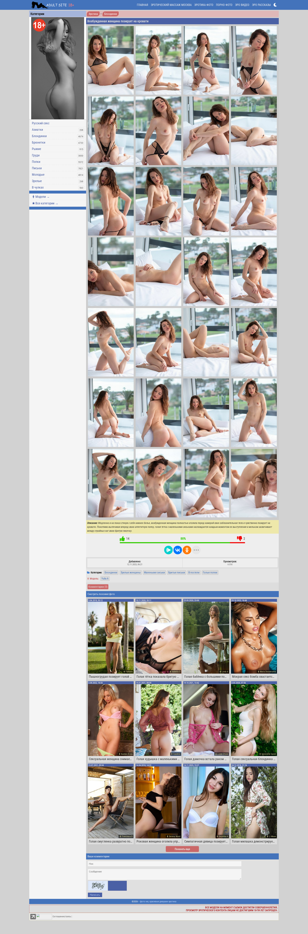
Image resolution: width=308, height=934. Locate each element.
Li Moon (272, 836)
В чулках (38, 187)
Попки (36, 162)
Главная (142, 5)
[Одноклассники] (187, 550)
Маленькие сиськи (154, 572)
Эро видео (242, 5)
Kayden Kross (127, 754)
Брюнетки (38, 142)
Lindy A (225, 671)
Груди (36, 155)
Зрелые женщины (131, 572)
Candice (176, 754)
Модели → (42, 196)
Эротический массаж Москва (171, 5)
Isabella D (176, 671)
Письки (37, 168)
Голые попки (210, 572)
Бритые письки (176, 572)
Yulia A (105, 578)
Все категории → (46, 203)
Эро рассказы (261, 5)
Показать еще (182, 849)
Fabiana (129, 671)
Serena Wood (174, 836)
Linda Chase (222, 754)
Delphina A (223, 836)
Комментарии (97, 586)
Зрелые (37, 181)
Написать (95, 895)
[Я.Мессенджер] (168, 550)
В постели (193, 572)
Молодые (38, 174)
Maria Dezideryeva (268, 671)
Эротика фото (203, 5)
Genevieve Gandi (268, 754)
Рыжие (36, 149)
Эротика (93, 14)
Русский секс (40, 123)
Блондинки (39, 136)
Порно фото (224, 5)
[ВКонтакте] (177, 550)
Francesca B (127, 836)
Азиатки (37, 129)
